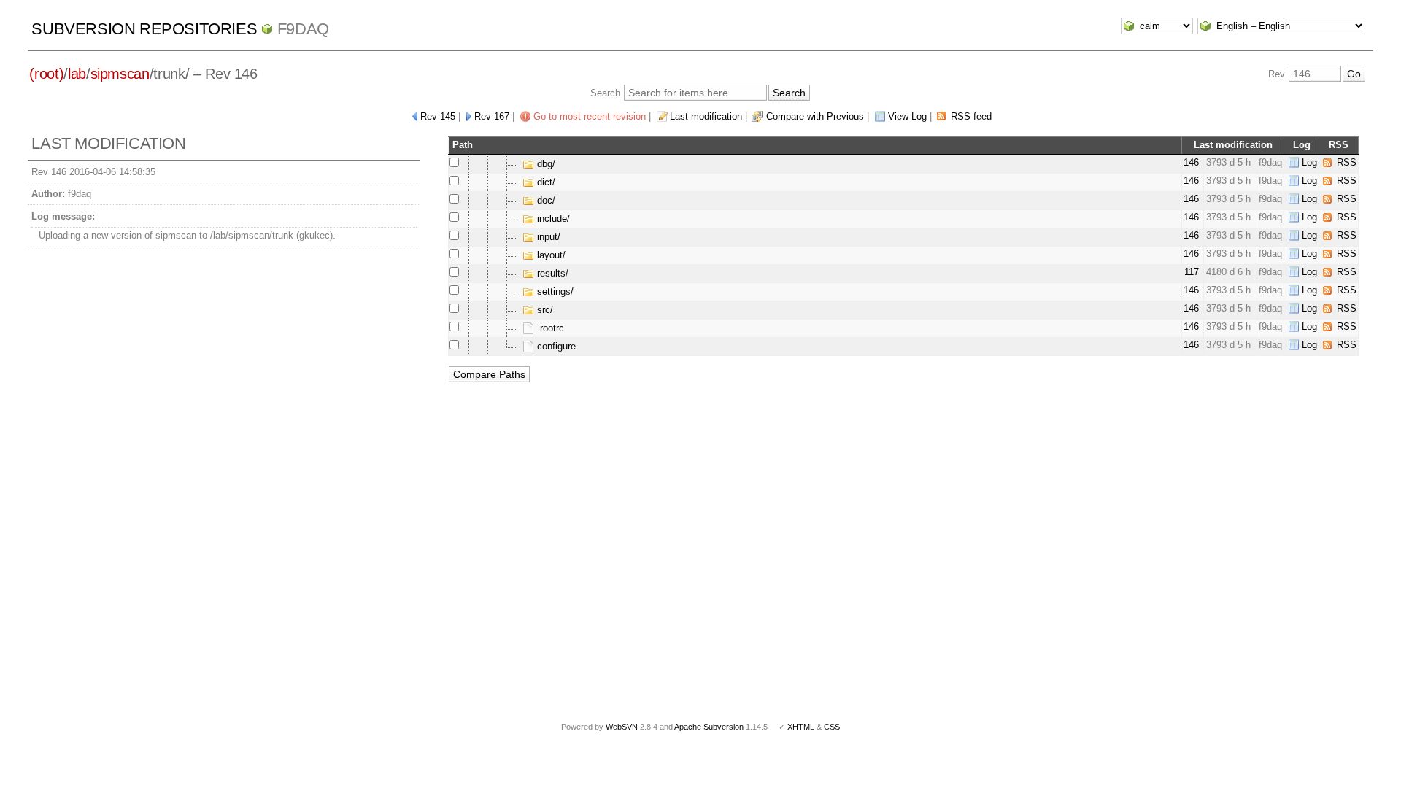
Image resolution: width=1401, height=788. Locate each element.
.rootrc (549, 327)
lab (77, 74)
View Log (907, 116)
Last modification (706, 116)
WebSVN (622, 726)
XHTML (800, 726)
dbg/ (544, 163)
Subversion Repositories (144, 29)
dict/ (544, 182)
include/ (552, 218)
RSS (1346, 162)
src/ (543, 309)
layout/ (550, 255)
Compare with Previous (815, 116)
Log (1309, 162)
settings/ (554, 291)
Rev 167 (491, 116)
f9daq (303, 29)
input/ (547, 236)
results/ (551, 273)
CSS (832, 726)
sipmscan (120, 74)
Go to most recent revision (589, 116)
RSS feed (971, 116)
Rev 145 (437, 116)
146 (1191, 162)
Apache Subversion (709, 726)
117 (1191, 271)
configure (555, 346)
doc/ (544, 200)
